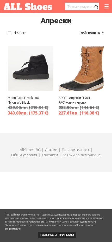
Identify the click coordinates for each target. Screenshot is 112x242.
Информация (13, 228)
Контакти (49, 155)
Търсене (96, 7)
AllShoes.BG (30, 150)
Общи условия (24, 155)
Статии (51, 150)
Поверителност (75, 150)
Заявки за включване (81, 155)
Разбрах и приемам (57, 235)
